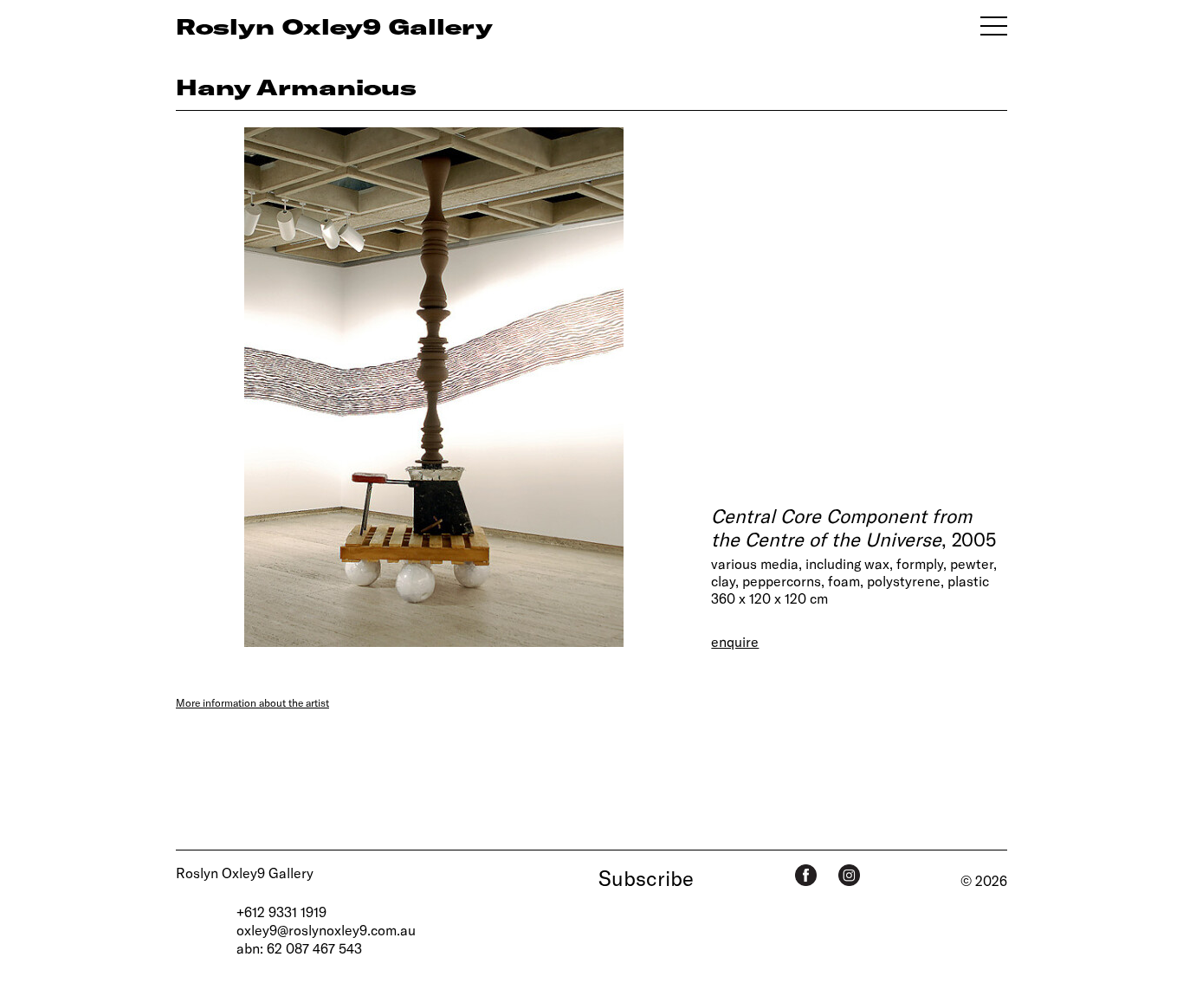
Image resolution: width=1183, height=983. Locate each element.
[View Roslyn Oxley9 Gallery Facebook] (806, 875)
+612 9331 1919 (281, 911)
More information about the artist (252, 702)
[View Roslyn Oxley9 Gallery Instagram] (849, 875)
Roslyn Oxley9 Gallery (245, 872)
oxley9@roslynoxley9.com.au (326, 930)
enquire (735, 641)
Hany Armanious (296, 87)
